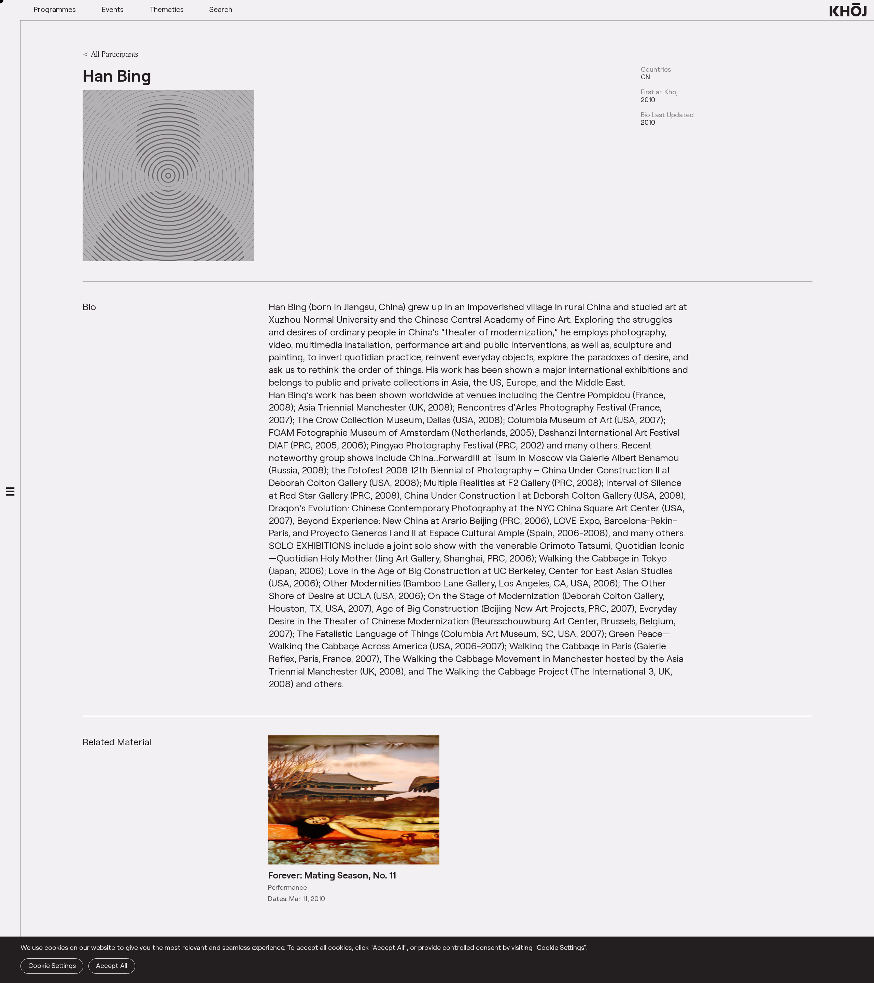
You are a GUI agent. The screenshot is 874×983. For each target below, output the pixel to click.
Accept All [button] (111, 965)
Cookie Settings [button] (52, 965)
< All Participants (110, 54)
